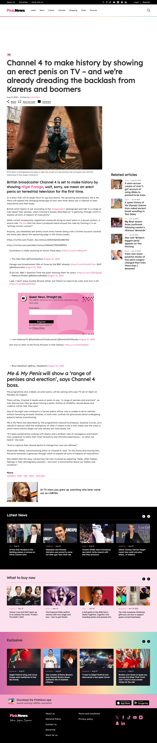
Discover (93, 10)
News (42, 10)
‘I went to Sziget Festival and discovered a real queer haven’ (96, 676)
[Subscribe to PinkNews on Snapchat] (117, 724)
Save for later (29, 102)
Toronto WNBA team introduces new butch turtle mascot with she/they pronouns (96, 552)
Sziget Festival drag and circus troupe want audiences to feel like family (23, 677)
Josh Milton (35, 97)
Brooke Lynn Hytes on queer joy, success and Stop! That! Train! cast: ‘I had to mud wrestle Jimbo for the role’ (133, 678)
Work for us (51, 735)
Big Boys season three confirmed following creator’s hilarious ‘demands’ (135, 226)
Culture (51, 10)
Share (13, 102)
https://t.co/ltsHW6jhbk (77, 344)
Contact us (51, 724)
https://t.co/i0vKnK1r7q (82, 264)
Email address (37, 308)
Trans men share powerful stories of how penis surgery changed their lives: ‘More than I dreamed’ (135, 261)
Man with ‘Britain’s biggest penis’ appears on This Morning (134, 242)
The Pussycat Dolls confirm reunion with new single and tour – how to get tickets (58, 614)
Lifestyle (61, 10)
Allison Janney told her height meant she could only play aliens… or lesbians (132, 552)
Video (83, 10)
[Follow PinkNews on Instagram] (141, 718)
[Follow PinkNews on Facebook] (123, 718)
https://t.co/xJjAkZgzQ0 (89, 272)
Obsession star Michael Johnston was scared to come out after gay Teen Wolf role (59, 552)
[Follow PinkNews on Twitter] (117, 718)
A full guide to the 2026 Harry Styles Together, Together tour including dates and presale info (96, 614)
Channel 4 (11, 475)
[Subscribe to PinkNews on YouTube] (135, 718)
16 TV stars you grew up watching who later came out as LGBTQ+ (70, 491)
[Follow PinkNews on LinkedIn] (126, 2)
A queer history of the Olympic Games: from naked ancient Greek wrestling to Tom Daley (135, 208)
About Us (11, 2)
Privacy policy (85, 719)
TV (9, 55)
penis (31, 475)
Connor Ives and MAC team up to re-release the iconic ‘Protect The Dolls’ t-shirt (23, 614)
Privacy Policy (39, 328)
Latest (33, 10)
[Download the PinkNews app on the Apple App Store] (123, 702)
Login (136, 2)
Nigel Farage (32, 187)
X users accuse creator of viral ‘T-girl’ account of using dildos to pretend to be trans (135, 189)
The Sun (22, 223)
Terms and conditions (89, 713)
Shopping (73, 10)
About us (50, 713)
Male (19, 475)
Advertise (23, 2)
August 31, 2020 (52, 259)
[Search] (148, 10)
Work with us (37, 2)
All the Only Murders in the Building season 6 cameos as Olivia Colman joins (22, 552)
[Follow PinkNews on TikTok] (129, 718)
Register (146, 2)
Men (25, 475)
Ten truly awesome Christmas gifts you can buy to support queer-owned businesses (132, 614)
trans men (40, 475)
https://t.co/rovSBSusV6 (74, 250)
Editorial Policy (53, 719)
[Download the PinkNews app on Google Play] (141, 702)
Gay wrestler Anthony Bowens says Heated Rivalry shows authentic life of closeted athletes (59, 678)
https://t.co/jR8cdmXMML (22, 284)
